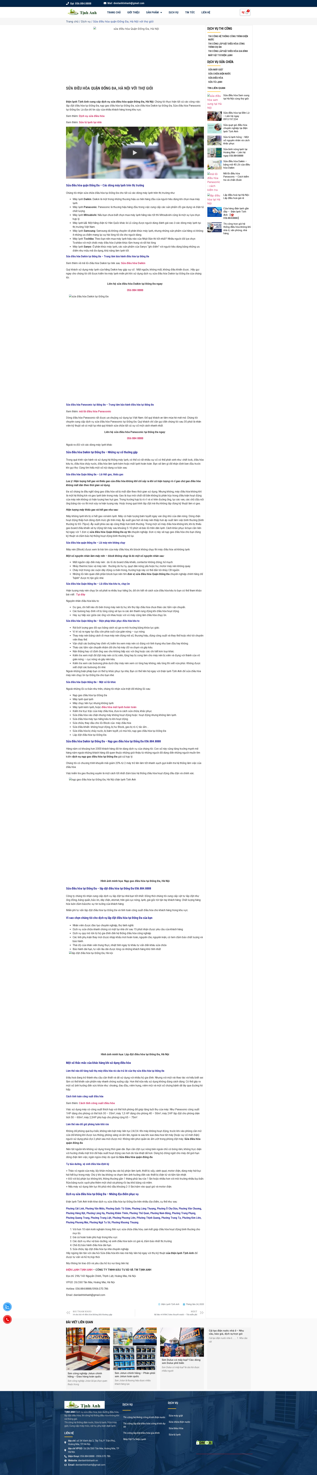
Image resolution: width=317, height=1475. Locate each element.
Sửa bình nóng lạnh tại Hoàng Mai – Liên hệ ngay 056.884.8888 (235, 152)
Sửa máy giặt (215, 69)
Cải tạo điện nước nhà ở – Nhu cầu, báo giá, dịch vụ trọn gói (226, 1332)
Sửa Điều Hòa (215, 77)
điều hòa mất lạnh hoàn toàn (119, 707)
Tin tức (190, 12)
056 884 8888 (135, 290)
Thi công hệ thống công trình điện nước (228, 38)
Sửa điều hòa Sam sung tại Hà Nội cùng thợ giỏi (236, 97)
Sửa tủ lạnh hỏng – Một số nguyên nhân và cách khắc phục (236, 140)
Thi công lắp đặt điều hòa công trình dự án (226, 45)
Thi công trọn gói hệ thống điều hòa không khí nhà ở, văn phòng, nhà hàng (237, 228)
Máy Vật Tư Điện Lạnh (220, 55)
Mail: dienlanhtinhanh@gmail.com (125, 3)
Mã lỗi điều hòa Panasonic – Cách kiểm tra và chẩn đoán (236, 176)
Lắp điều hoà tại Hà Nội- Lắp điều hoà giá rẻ (236, 196)
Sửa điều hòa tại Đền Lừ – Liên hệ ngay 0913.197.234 (236, 116)
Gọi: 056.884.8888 (80, 3)
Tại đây (80, 594)
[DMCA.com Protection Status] (204, 1443)
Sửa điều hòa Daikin (133, 263)
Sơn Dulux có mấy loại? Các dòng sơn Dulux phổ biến (181, 1361)
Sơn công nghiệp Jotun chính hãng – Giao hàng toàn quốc (85, 1375)
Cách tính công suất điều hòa (97, 1103)
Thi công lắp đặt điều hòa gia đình (228, 51)
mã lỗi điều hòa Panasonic (95, 411)
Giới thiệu (133, 12)
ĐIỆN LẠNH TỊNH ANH (79, 1269)
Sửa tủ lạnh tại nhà (90, 122)
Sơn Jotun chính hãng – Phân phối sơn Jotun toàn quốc (135, 1375)
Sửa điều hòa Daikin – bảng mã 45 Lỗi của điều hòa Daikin (236, 164)
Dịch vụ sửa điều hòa (92, 116)
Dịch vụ (173, 12)
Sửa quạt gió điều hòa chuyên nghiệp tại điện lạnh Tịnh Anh (235, 128)
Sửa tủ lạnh (215, 81)
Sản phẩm (152, 12)
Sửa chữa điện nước (219, 73)
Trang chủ (114, 12)
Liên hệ (205, 12)
